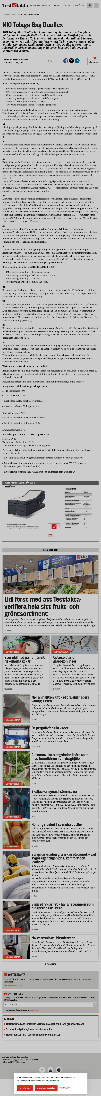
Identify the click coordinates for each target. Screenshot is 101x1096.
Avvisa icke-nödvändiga (46, 1088)
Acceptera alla (25, 1088)
